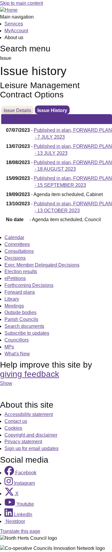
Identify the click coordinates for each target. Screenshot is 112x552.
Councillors (16, 339)
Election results (20, 271)
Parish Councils (21, 319)
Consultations (19, 251)
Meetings (14, 305)
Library (11, 299)
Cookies (13, 428)
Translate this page (20, 531)
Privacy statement (23, 441)
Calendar (14, 237)
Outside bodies (20, 312)
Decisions (15, 258)
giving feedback (29, 374)
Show (6, 383)
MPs (9, 346)
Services (13, 23)
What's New (17, 353)
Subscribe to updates (26, 333)
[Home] (9, 10)
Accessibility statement (28, 414)
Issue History (52, 110)
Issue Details (17, 110)
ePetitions (15, 278)
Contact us (15, 421)
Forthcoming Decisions (28, 285)
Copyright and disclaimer (30, 435)
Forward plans (19, 292)
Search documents (24, 326)
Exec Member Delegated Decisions (41, 264)
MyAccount (16, 30)
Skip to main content (21, 3)
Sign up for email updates (31, 448)
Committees (17, 244)
